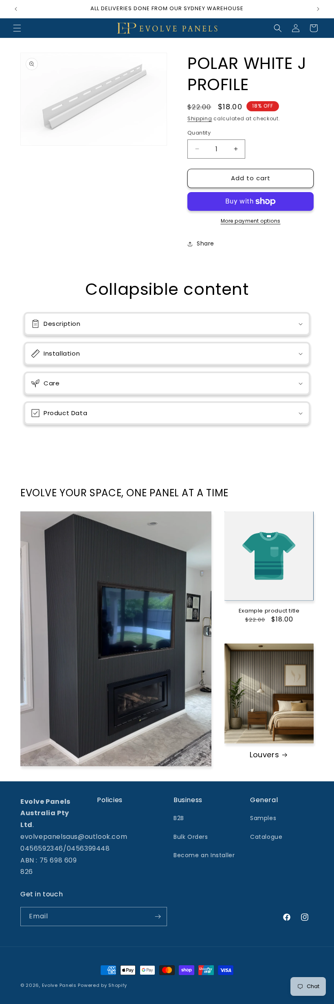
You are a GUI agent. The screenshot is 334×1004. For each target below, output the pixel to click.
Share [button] (205, 243)
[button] (17, 28)
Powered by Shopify (102, 985)
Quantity (199, 133)
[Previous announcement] (16, 9)
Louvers (264, 754)
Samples (263, 818)
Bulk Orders (191, 837)
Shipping (199, 118)
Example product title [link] (269, 611)
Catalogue (266, 837)
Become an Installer (204, 855)
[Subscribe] (158, 916)
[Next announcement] (318, 9)
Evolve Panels (59, 985)
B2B (179, 818)
